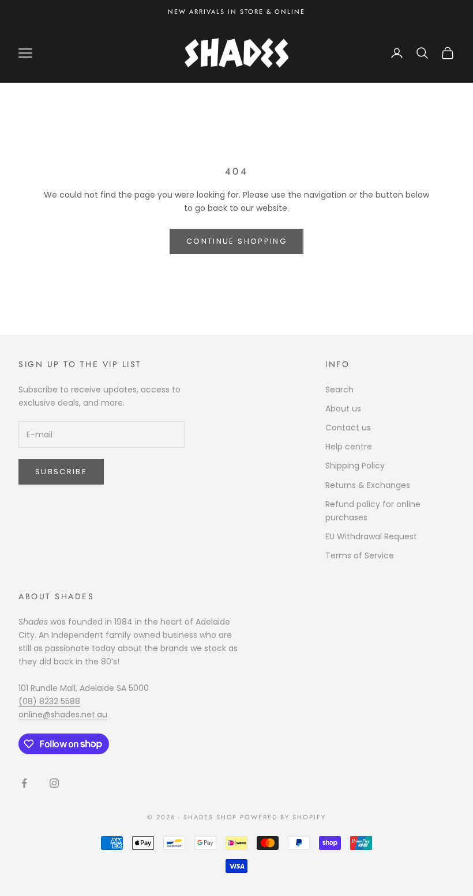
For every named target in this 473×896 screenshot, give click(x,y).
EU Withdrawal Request (371, 536)
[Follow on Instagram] (54, 783)
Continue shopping (236, 241)
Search (339, 389)
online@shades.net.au (62, 714)
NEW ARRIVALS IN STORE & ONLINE (236, 11)
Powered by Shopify (283, 817)
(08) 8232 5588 (49, 701)
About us (343, 408)
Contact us (348, 427)
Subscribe (61, 471)
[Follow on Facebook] (24, 783)
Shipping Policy (355, 465)
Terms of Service (359, 555)
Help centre (348, 446)
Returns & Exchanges (367, 485)
